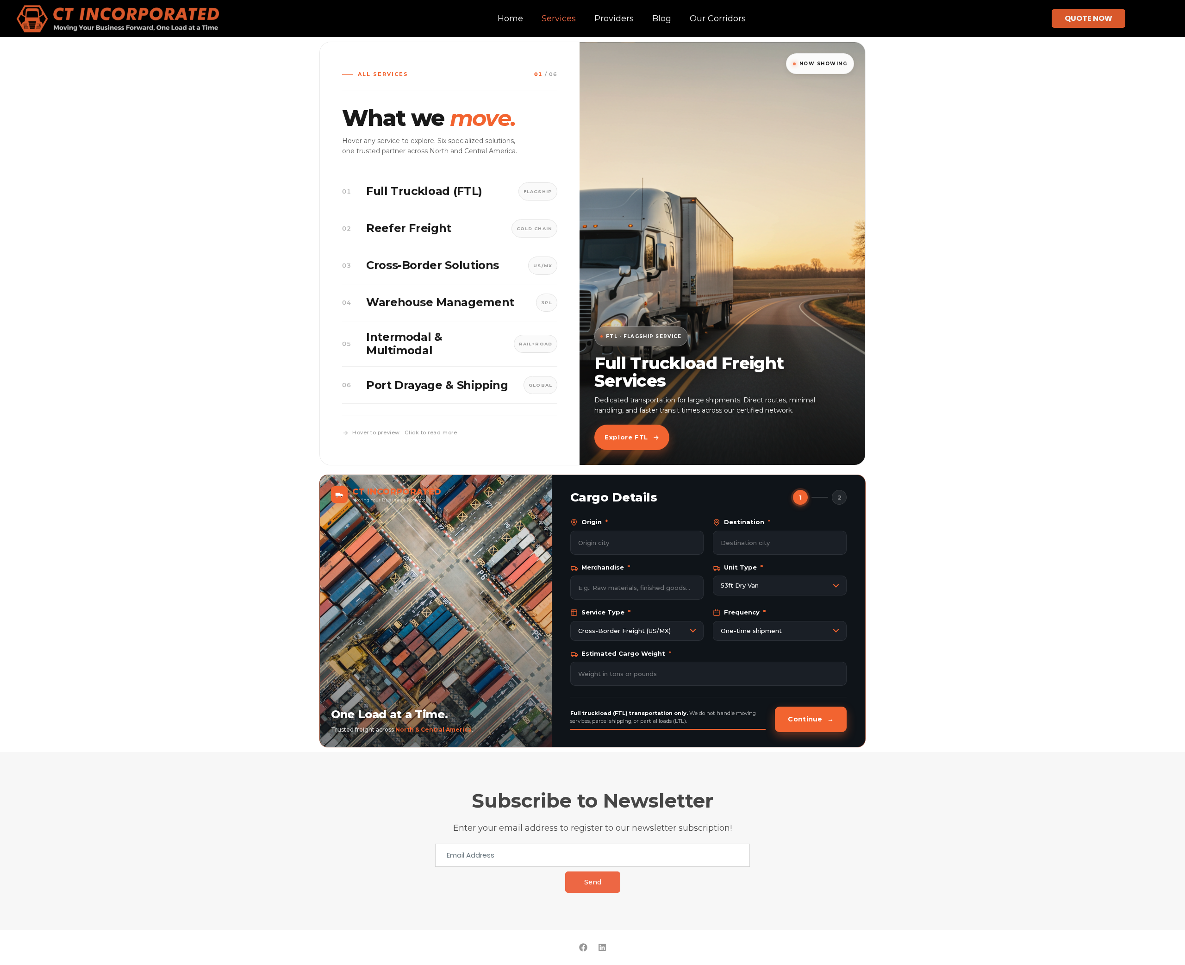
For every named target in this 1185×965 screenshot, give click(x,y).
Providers (614, 18)
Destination (747, 522)
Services (559, 18)
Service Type (605, 612)
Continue (811, 719)
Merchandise (605, 567)
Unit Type (743, 567)
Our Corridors (718, 18)
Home (510, 18)
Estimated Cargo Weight (626, 653)
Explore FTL (626, 437)
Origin (594, 522)
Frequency (744, 612)
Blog (661, 18)
